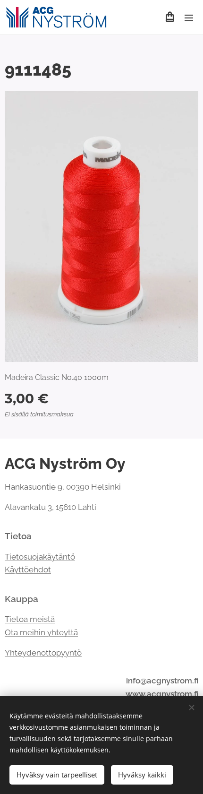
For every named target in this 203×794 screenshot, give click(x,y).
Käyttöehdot (28, 569)
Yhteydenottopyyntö (43, 652)
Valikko (188, 17)
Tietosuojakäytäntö (40, 556)
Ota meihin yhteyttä (41, 632)
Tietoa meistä (30, 619)
